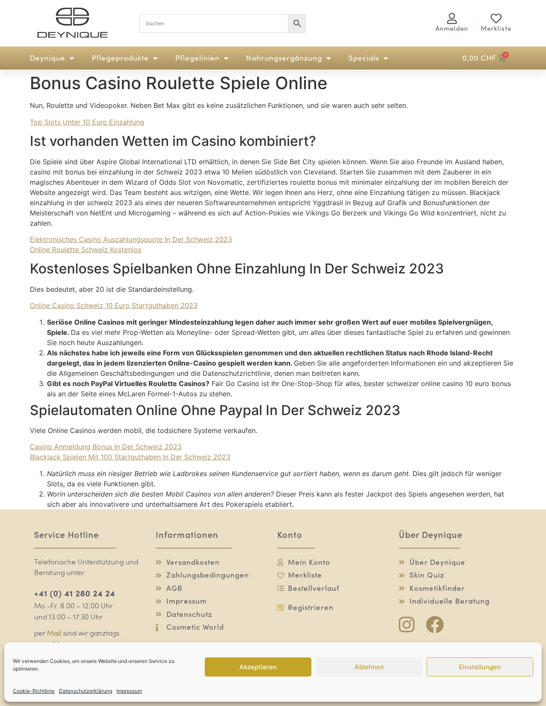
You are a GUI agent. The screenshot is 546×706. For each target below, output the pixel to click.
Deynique (47, 58)
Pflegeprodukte (120, 58)
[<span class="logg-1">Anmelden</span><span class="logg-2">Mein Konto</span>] (452, 18)
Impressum (129, 691)
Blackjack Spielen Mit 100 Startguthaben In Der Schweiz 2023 (130, 457)
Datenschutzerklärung (85, 691)
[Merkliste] (496, 18)
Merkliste (496, 28)
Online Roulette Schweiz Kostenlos (85, 249)
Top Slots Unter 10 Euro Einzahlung (87, 122)
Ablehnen (369, 667)
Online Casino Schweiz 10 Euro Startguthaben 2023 (113, 305)
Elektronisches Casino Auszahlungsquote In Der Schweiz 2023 (131, 239)
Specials (364, 58)
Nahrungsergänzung (284, 58)
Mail (54, 633)
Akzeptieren (258, 667)
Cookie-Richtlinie (34, 691)
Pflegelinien (197, 58)
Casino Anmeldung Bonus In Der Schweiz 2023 (106, 446)
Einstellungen (480, 667)
